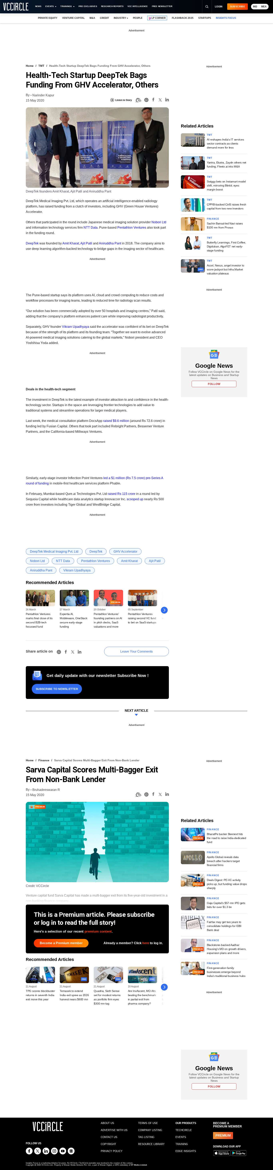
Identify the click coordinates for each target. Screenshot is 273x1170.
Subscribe (237, 6)
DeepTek (32, 243)
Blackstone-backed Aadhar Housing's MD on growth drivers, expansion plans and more (226, 949)
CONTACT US (109, 1137)
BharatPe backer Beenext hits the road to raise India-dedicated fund (226, 838)
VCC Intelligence (138, 6)
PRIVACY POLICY (112, 1151)
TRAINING (181, 1144)
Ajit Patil (86, 243)
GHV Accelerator (125, 551)
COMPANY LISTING (150, 1130)
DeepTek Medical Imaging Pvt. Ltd (54, 551)
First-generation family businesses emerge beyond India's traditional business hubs (226, 972)
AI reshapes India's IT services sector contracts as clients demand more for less (225, 143)
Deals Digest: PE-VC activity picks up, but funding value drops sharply (227, 884)
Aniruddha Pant (110, 243)
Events (49, 6)
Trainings (66, 6)
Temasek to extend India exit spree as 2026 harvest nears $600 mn (74, 995)
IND (255, 6)
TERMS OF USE (148, 1123)
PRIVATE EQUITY (47, 18)
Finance (213, 218)
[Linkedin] (167, 100)
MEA (264, 6)
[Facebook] (153, 100)
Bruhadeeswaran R (46, 789)
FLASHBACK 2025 (182, 18)
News (38, 6)
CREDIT (104, 18)
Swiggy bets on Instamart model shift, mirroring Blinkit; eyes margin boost (226, 185)
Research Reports (112, 6)
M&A (92, 18)
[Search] (207, 6)
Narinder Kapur (43, 95)
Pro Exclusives (88, 6)
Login (219, 6)
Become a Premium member (61, 943)
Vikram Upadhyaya (75, 326)
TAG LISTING (146, 1137)
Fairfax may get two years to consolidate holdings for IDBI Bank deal (224, 926)
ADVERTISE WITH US (114, 1130)
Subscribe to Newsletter (57, 689)
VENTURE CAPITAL (73, 18)
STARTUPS (204, 18)
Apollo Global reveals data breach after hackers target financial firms (223, 861)
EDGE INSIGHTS (185, 1151)
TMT (41, 65)
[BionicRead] (138, 100)
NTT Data (91, 227)
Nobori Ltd (158, 222)
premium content (98, 931)
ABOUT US (107, 1123)
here (145, 943)
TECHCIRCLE (183, 1130)
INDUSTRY (120, 18)
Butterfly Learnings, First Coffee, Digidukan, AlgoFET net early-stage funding (226, 246)
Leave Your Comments (136, 651)
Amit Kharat (70, 243)
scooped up (135, 499)
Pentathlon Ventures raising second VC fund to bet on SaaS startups (142, 618)
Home (30, 65)
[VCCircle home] (16, 6)
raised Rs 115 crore (121, 493)
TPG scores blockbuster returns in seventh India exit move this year (40, 995)
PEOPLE (137, 18)
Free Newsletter (162, 6)
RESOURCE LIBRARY (151, 1144)
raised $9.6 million (116, 421)
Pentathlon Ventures (131, 227)
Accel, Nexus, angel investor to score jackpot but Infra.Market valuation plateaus (225, 269)
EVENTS (180, 1137)
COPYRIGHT (108, 1144)
